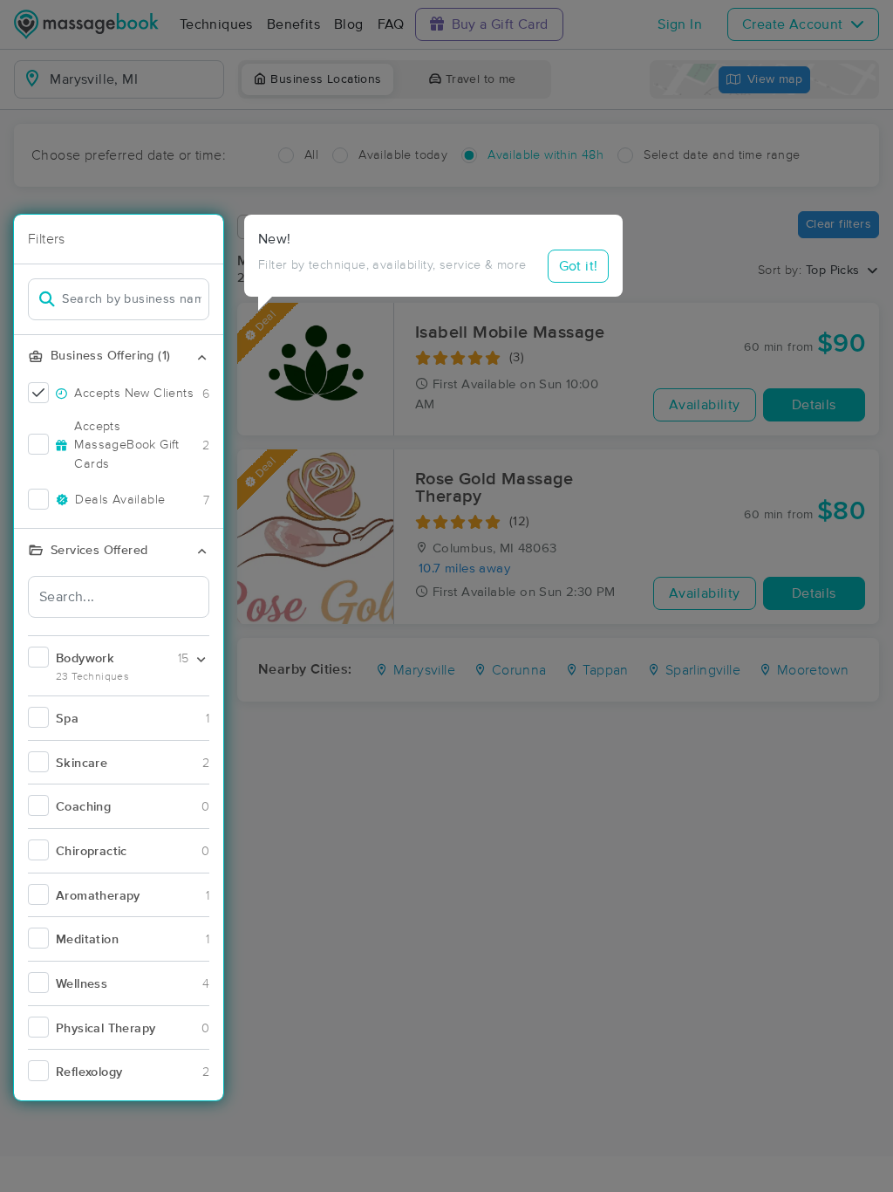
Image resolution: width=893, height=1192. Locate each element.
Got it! (578, 266)
